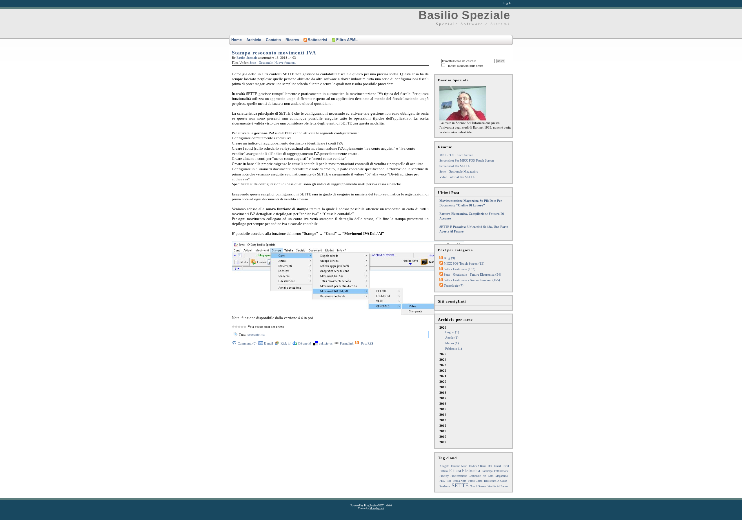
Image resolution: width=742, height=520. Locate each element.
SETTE (460, 485)
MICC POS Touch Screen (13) (464, 263)
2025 (442, 354)
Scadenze (444, 486)
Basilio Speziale (464, 15)
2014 (442, 414)
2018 (442, 392)
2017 (442, 398)
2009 (442, 442)
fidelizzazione (458, 475)
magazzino (501, 475)
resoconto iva (256, 334)
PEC (442, 480)
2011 (442, 431)
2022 (442, 370)
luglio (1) (452, 332)
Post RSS (367, 343)
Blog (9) (449, 258)
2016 (442, 403)
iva (484, 475)
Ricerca (292, 40)
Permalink (347, 343)
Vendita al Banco (498, 486)
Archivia (253, 40)
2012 (442, 425)
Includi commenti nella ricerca (465, 65)
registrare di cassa (495, 480)
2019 (442, 387)
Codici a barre (477, 466)
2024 (442, 359)
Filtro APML (347, 40)
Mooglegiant (377, 508)
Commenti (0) (247, 343)
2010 (442, 436)
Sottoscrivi (317, 40)
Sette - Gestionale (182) (459, 269)
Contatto (273, 40)
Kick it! (286, 343)
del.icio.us (325, 343)
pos (449, 480)
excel (506, 466)
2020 (442, 381)
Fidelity (444, 475)
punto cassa (475, 480)
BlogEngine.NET (374, 505)
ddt (490, 466)
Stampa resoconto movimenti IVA (274, 53)
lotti (491, 475)
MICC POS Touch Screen (456, 155)
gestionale (475, 475)
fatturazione (501, 471)
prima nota (459, 480)
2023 (442, 365)
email (497, 466)
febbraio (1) (453, 348)
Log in (507, 3)
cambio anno (459, 466)
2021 (442, 376)
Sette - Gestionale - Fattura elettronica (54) (472, 274)
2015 (442, 409)
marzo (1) (452, 343)
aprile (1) (452, 337)
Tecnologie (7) (453, 285)
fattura (443, 471)
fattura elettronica (464, 470)
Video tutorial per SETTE (457, 177)
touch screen (478, 486)
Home (236, 40)
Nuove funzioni (285, 62)
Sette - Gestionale (261, 62)
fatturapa (487, 471)
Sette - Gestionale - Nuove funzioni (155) (472, 280)
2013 (442, 420)
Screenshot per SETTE (454, 166)
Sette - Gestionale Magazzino (458, 171)
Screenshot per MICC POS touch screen (466, 160)
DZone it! (304, 343)
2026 (450, 338)
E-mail (268, 343)
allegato (444, 466)
